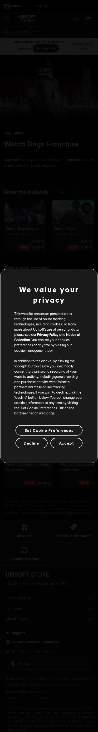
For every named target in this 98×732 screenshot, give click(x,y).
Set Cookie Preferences (49, 430)
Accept (66, 443)
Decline (31, 443)
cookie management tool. (33, 350)
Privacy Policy (48, 334)
